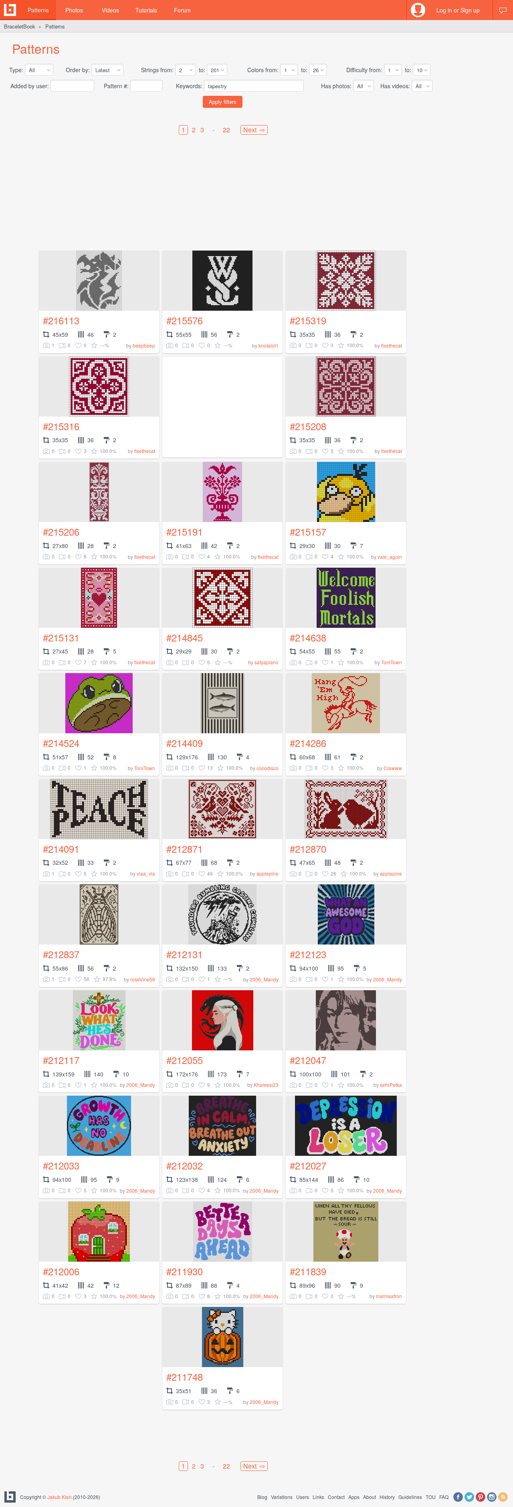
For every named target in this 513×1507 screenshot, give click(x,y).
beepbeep (144, 345)
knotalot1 (269, 345)
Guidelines (410, 1496)
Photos (74, 10)
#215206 (61, 531)
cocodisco (267, 768)
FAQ (443, 1496)
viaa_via (146, 873)
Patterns (38, 10)
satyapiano (266, 662)
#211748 (184, 1376)
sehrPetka (391, 1084)
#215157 (308, 531)
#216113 (61, 320)
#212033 (61, 1165)
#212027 (308, 1165)
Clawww (393, 768)
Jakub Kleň (59, 1496)
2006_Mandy (264, 979)
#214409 (184, 743)
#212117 (61, 1060)
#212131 (184, 954)
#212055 (184, 1060)
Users (302, 1496)
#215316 (61, 426)
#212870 (308, 848)
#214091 (61, 848)
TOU (431, 1496)
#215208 (308, 426)
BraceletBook (19, 26)
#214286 (308, 743)
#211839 (308, 1271)
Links (318, 1496)
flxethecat (391, 345)
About (369, 1496)
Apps (354, 1496)
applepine (267, 873)
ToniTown (391, 662)
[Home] (10, 10)
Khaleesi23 (266, 1084)
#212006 (61, 1271)
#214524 (61, 743)
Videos (110, 10)
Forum (182, 10)
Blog (262, 1496)
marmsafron (389, 1296)
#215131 (61, 637)
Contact (336, 1496)
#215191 (184, 531)
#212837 (61, 954)
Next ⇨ (254, 129)
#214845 (184, 637)
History (387, 1496)
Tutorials (146, 10)
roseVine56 (142, 979)
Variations (282, 1496)
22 (226, 129)
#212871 (184, 848)
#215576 (184, 320)
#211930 (184, 1271)
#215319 (308, 320)
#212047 (308, 1060)
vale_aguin (390, 556)
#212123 (308, 954)
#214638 (308, 637)
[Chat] (503, 10)
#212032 (184, 1165)
